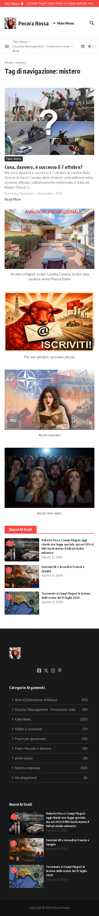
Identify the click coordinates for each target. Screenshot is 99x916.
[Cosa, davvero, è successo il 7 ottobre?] (49, 121)
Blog (16, 51)
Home (9, 62)
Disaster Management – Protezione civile (41, 46)
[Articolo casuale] (82, 46)
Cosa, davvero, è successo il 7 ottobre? (43, 167)
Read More (13, 199)
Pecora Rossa (33, 23)
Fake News (20, 42)
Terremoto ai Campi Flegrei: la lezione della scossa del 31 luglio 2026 (66, 871)
